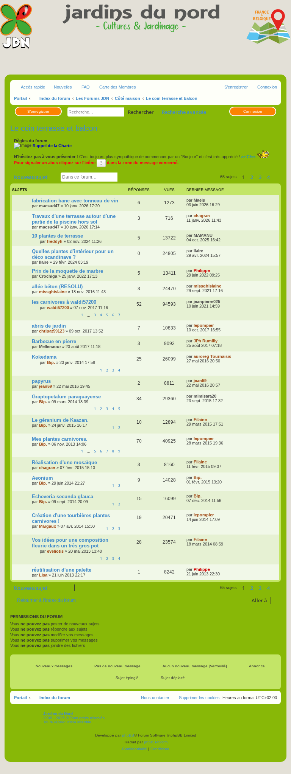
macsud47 (49, 206)
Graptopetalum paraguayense (66, 396)
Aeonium (42, 478)
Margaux (47, 526)
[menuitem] (82, 87)
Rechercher (141, 112)
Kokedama (44, 357)
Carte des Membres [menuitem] (117, 87)
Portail (20, 98)
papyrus (41, 381)
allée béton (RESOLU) (57, 286)
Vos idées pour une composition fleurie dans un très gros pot (70, 543)
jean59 (45, 386)
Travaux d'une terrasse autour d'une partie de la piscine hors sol (74, 219)
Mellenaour (50, 346)
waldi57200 (58, 307)
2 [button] (251, 177)
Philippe (202, 270)
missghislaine (53, 291)
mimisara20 (205, 396)
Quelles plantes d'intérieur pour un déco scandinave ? (73, 254)
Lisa (43, 575)
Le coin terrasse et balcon (53, 128)
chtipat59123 (51, 331)
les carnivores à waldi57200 (64, 302)
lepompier (204, 325)
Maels (199, 200)
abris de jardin (49, 326)
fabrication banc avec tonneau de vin (75, 201)
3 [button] (260, 177)
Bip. (51, 362)
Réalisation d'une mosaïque (64, 462)
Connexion (252, 111)
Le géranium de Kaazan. (60, 420)
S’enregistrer (38, 111)
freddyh (55, 241)
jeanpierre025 (207, 301)
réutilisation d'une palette (61, 570)
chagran (202, 215)
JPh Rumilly (205, 341)
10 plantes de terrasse (57, 236)
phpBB (128, 735)
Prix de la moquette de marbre (67, 271)
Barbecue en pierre (54, 341)
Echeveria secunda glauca (62, 496)
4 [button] (268, 177)
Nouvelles (63, 87)
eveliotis (55, 551)
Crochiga (48, 276)
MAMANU (203, 235)
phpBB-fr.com (155, 742)
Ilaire (43, 262)
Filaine (200, 419)
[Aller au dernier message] (208, 200)
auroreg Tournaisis (212, 356)
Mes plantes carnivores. (60, 439)
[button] (277, 177)
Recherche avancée (184, 112)
